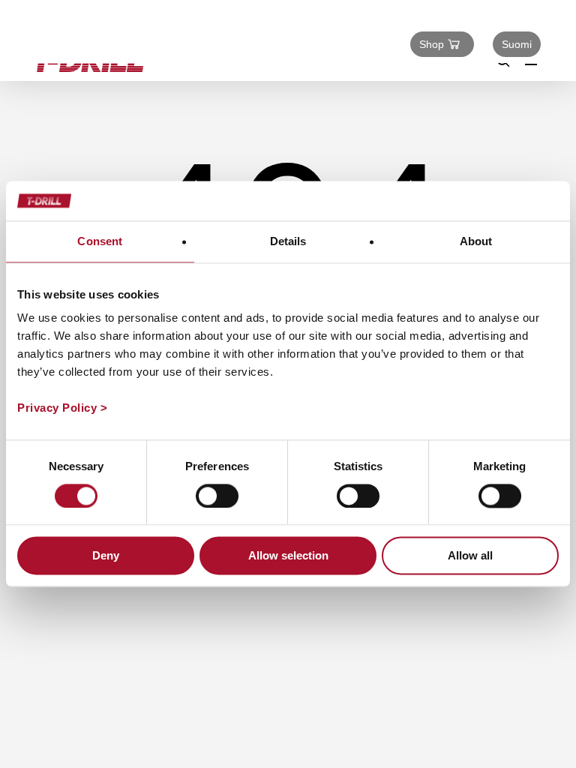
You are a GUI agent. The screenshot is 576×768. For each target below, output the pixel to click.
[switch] (217, 496)
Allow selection (288, 556)
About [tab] (476, 241)
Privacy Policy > (62, 407)
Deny (105, 556)
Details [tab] (288, 241)
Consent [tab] (99, 241)
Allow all (470, 556)
